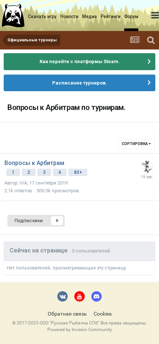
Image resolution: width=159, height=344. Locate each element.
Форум (131, 16)
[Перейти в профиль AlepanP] (147, 166)
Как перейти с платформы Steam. (80, 61)
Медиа (89, 16)
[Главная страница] (14, 15)
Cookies (103, 314)
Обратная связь (67, 314)
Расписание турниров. (79, 83)
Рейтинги (111, 16)
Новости (69, 16)
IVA (23, 183)
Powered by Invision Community (79, 329)
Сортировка (135, 144)
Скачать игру (42, 16)
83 (77, 172)
